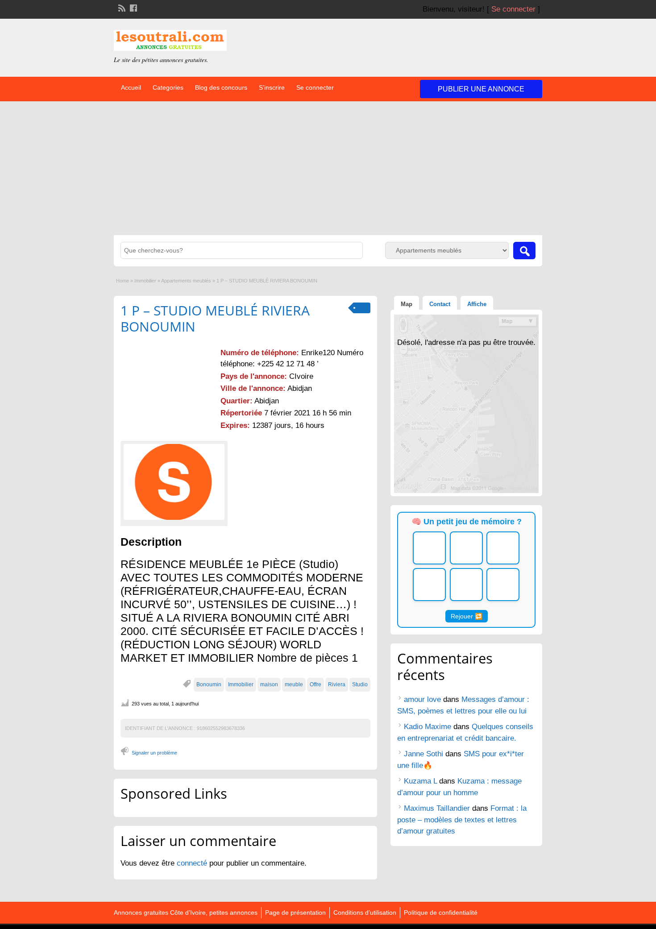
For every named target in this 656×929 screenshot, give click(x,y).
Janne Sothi (423, 754)
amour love (422, 699)
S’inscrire (272, 87)
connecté (193, 863)
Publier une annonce (481, 89)
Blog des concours (221, 87)
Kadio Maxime (427, 726)
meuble (294, 684)
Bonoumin (208, 684)
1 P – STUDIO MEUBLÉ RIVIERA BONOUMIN (215, 318)
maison (269, 684)
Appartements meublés (186, 280)
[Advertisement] (328, 168)
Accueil (131, 87)
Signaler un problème (154, 752)
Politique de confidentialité (440, 912)
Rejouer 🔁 (466, 616)
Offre (315, 684)
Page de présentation (295, 912)
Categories (168, 87)
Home (122, 280)
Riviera (336, 684)
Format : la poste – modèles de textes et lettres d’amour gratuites (462, 819)
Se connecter (513, 9)
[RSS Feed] (121, 7)
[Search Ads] (524, 250)
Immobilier (145, 280)
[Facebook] (132, 7)
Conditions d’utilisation (364, 912)
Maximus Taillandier (437, 808)
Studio (360, 684)
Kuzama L (420, 781)
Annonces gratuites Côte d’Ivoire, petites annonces (185, 912)
